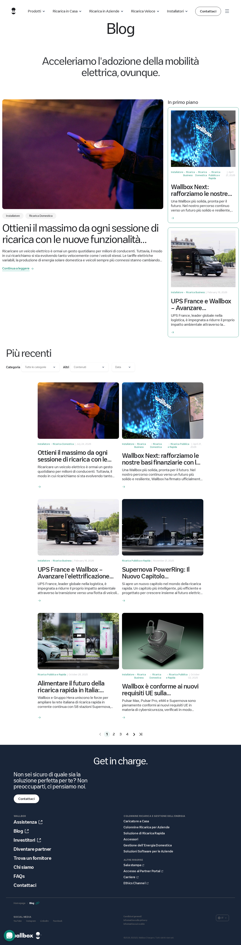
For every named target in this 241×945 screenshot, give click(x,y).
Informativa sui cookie (134, 924)
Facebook (58, 921)
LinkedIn (44, 921)
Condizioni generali (133, 916)
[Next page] (134, 734)
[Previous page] (100, 734)
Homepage (20, 903)
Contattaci (208, 11)
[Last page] (141, 734)
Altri (66, 367)
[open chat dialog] (9, 935)
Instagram (31, 921)
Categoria (13, 367)
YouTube (18, 921)
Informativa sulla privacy (135, 920)
